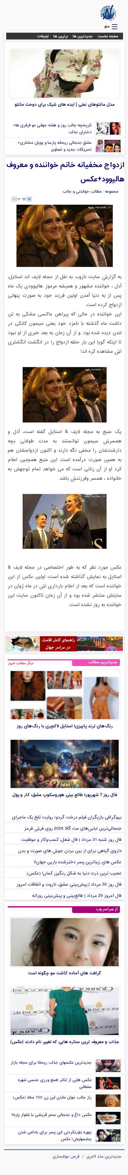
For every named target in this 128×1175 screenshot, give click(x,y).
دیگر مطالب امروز (21, 663)
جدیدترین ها (83, 36)
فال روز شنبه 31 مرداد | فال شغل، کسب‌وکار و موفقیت (71, 839)
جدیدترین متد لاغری (103, 1156)
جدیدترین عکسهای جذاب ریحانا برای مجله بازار (51, 1062)
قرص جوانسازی (66, 1156)
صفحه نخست (108, 36)
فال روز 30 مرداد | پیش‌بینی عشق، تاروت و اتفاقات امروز (68, 884)
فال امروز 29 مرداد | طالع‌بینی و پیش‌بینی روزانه (76, 895)
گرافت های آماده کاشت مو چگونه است (64, 973)
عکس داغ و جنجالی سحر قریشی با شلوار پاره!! (51, 1115)
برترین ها (60, 36)
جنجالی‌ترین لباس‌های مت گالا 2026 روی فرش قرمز (72, 828)
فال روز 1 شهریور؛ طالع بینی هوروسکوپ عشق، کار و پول (64, 795)
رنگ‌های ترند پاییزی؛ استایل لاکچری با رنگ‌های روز (65, 726)
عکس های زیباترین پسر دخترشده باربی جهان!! (77, 862)
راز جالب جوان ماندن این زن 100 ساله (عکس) (52, 1097)
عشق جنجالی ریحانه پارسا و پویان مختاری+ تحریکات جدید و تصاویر (55, 146)
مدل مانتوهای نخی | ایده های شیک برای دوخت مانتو (65, 104)
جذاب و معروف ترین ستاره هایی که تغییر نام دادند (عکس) (64, 1042)
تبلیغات (43, 36)
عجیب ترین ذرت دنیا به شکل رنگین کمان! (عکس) (74, 873)
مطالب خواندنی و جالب (82, 191)
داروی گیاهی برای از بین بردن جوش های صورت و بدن (69, 851)
